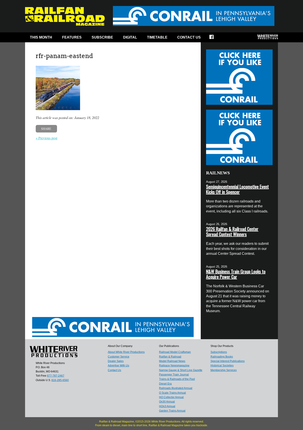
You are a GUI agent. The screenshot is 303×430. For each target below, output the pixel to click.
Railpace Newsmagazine (174, 365)
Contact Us (189, 37)
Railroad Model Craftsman (175, 352)
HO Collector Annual (171, 397)
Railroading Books (222, 356)
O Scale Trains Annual (172, 392)
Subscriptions (219, 352)
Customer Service (118, 356)
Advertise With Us (118, 365)
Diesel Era (165, 383)
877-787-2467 (55, 375)
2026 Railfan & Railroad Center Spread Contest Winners (232, 231)
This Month (41, 37)
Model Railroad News (172, 361)
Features (72, 37)
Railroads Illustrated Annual (175, 388)
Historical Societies (222, 365)
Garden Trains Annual (172, 410)
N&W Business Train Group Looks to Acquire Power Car (236, 274)
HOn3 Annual (167, 406)
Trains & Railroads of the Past (177, 379)
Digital (130, 37)
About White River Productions (126, 352)
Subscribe (102, 37)
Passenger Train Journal (174, 374)
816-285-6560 (60, 380)
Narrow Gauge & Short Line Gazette (180, 370)
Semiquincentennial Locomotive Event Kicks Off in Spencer (237, 189)
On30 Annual (167, 401)
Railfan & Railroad (170, 356)
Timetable (157, 37)
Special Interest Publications (228, 361)
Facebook (214, 38)
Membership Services (224, 370)
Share (46, 128)
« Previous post (46, 138)
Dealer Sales (116, 361)
